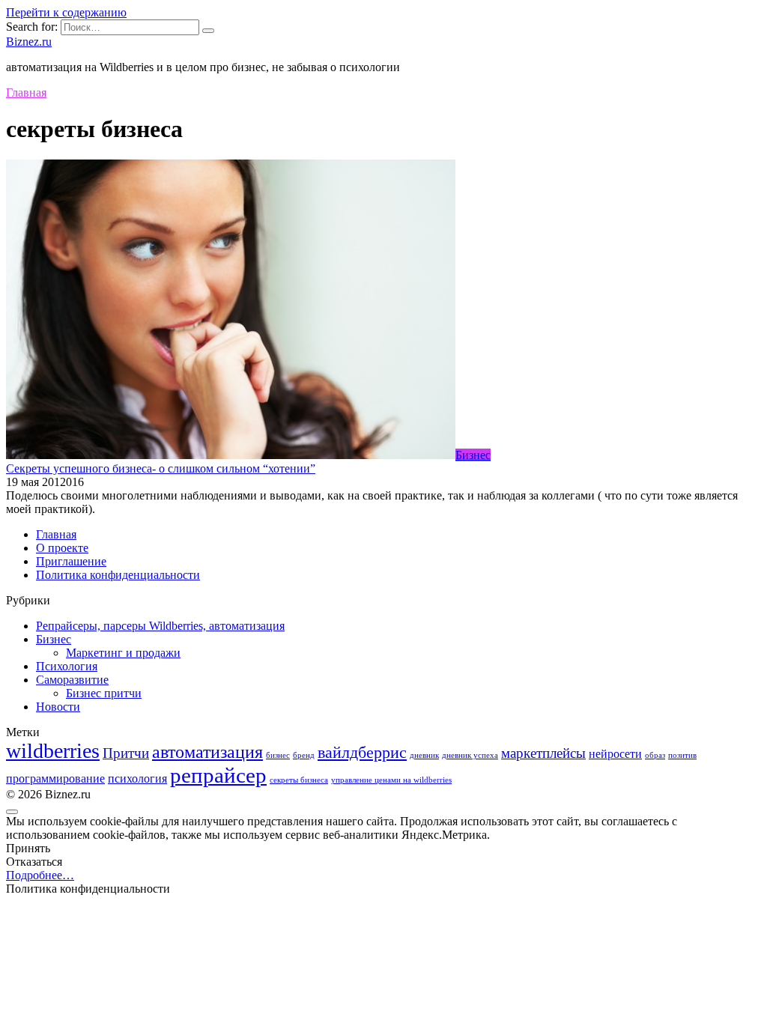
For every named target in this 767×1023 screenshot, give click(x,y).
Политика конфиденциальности (118, 574)
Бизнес (53, 639)
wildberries (53, 750)
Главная (56, 534)
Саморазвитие (72, 679)
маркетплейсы (543, 753)
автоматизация (207, 751)
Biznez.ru (29, 41)
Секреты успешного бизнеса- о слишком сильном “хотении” (160, 468)
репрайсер (218, 775)
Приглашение (71, 561)
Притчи (126, 753)
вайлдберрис (362, 752)
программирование (55, 778)
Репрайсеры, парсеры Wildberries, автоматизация (160, 625)
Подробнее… (40, 875)
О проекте (62, 547)
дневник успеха (470, 755)
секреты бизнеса (299, 780)
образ (655, 755)
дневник (424, 755)
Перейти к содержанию (66, 12)
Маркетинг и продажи (123, 652)
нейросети (615, 753)
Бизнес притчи (104, 693)
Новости (58, 706)
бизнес (278, 755)
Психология (66, 666)
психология (137, 778)
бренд (304, 755)
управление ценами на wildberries (391, 780)
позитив (682, 755)
